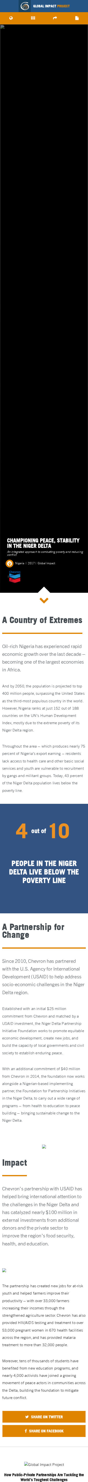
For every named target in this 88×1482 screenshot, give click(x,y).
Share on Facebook (46, 1430)
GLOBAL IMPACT (51, 6)
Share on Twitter (46, 1416)
